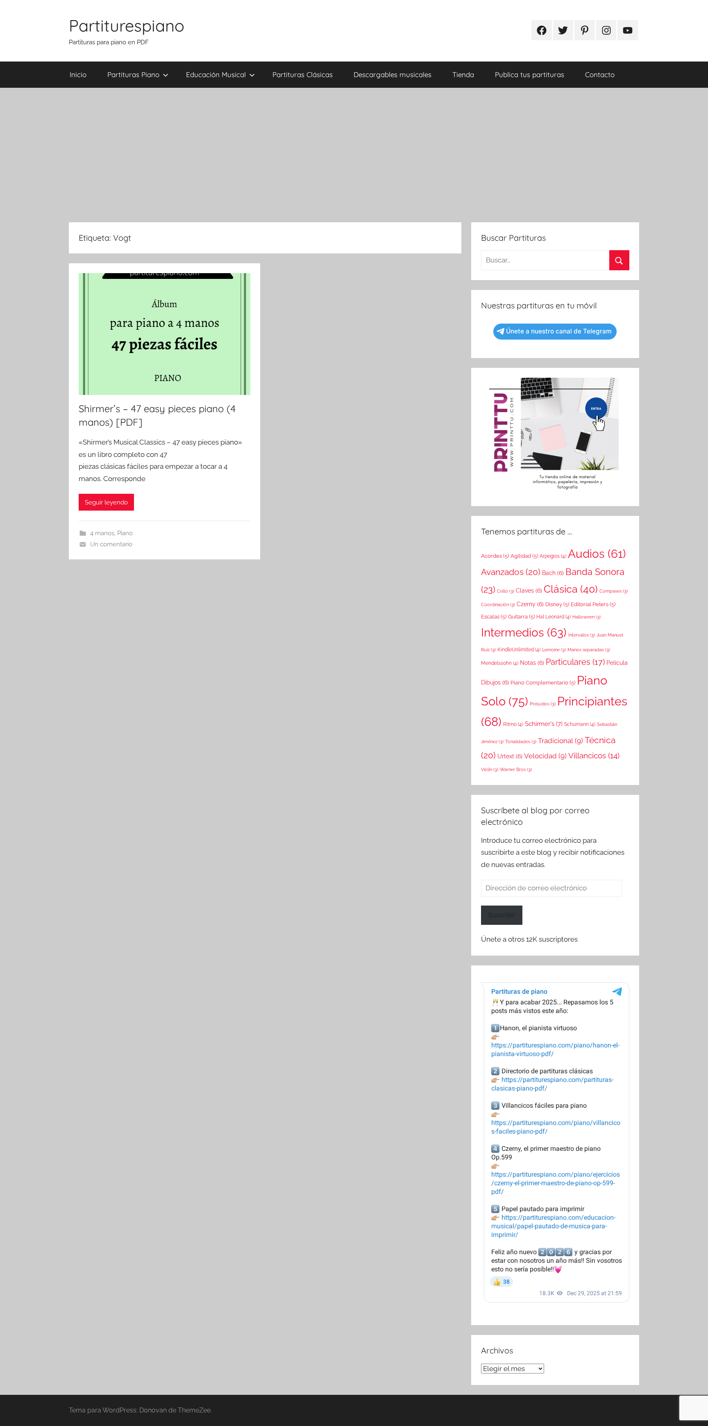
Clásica (571, 589)
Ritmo (513, 724)
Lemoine (554, 649)
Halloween (586, 616)
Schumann (579, 724)
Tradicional (560, 741)
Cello (505, 591)
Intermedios (524, 632)
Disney (557, 604)
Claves (529, 590)
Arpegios (553, 556)
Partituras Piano (133, 74)
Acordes (495, 556)
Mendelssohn (499, 663)
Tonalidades (520, 741)
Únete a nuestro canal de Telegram (559, 331)
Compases (613, 591)
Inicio (78, 74)
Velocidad (545, 756)
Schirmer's (544, 724)
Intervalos (581, 634)
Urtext (509, 756)
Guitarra (521, 617)
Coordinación (498, 604)
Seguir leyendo (106, 502)
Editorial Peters (593, 604)
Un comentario (111, 544)
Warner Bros (516, 769)
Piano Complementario (543, 683)
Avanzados (510, 572)
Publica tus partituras (529, 74)
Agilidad (524, 556)
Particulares (575, 662)
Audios (597, 554)
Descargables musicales (392, 74)
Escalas (493, 617)
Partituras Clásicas (302, 74)
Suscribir (501, 915)
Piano (125, 533)
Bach (553, 573)
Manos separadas (588, 649)
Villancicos (594, 755)
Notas (532, 662)
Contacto (600, 74)
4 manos (102, 533)
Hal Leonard (553, 617)
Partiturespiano (126, 25)
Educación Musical (216, 74)
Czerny (530, 604)
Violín (489, 769)
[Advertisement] (354, 155)
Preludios (543, 703)
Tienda (463, 74)
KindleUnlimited (518, 650)
